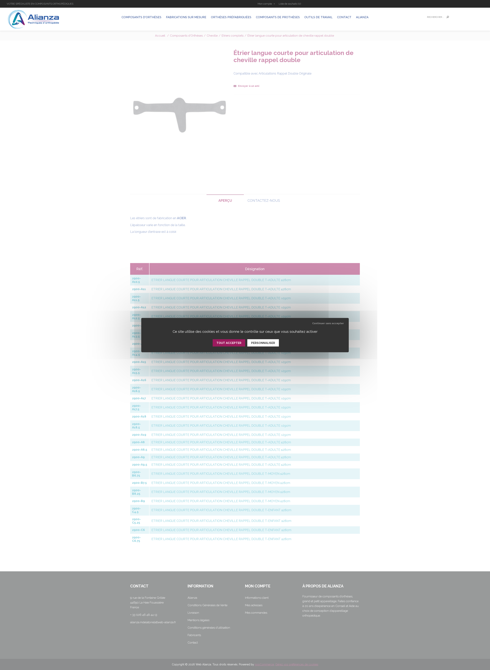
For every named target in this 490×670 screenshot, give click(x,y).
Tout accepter (228, 342)
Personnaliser (263, 342)
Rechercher (448, 17)
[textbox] (435, 17)
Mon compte (265, 3)
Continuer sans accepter (328, 323)
